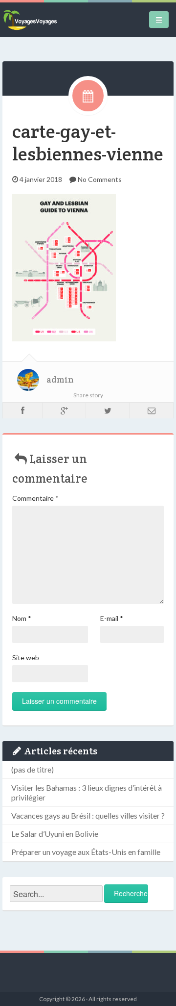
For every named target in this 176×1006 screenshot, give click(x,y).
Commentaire (35, 498)
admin (60, 379)
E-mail (111, 618)
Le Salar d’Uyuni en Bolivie (54, 833)
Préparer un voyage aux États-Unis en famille (85, 851)
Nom (21, 618)
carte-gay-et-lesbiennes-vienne (87, 142)
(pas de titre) (32, 769)
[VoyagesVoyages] (30, 19)
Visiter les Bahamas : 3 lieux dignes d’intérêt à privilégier (86, 792)
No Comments (100, 179)
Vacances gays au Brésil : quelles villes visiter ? (88, 815)
